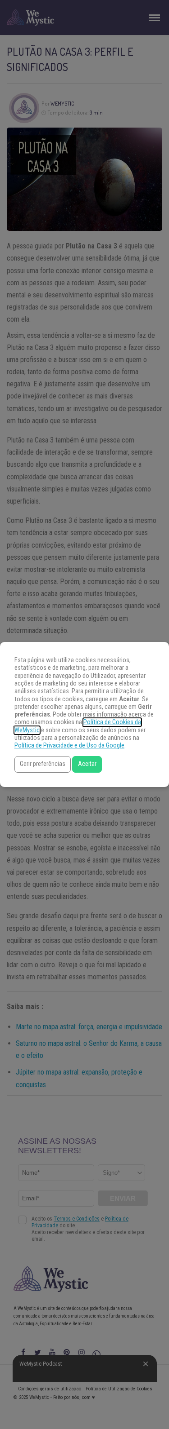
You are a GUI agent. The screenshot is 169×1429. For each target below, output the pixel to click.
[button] (42, 764)
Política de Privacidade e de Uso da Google (69, 745)
